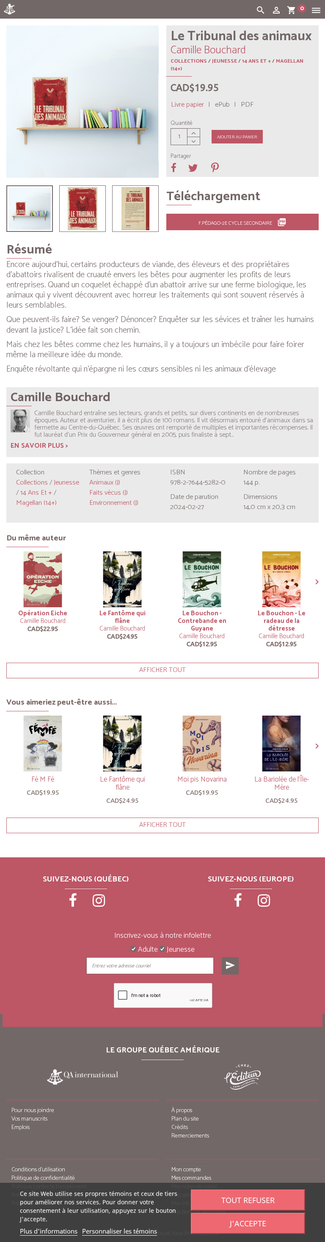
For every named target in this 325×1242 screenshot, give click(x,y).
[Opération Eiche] (43, 579)
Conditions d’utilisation (38, 1170)
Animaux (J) (104, 482)
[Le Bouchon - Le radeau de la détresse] (281, 579)
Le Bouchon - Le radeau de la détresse (282, 621)
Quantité (182, 123)
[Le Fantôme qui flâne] (122, 579)
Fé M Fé (42, 779)
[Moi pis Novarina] (202, 743)
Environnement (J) (113, 503)
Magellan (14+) (36, 503)
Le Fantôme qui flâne (122, 617)
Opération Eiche (42, 613)
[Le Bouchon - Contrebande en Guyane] (202, 579)
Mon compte (186, 1170)
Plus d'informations (48, 1231)
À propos (181, 1110)
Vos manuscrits (29, 1119)
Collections (189, 61)
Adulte (147, 950)
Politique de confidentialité (43, 1178)
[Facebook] (74, 903)
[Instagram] (99, 903)
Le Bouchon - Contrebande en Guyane (202, 621)
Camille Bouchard (43, 621)
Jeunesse (224, 61)
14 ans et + (256, 61)
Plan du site (185, 1119)
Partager (181, 156)
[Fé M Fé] (43, 743)
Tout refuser (248, 1200)
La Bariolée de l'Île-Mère (281, 783)
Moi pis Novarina (202, 779)
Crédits (179, 1127)
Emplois (20, 1127)
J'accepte (248, 1223)
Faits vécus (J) (108, 492)
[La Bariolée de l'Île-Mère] (281, 743)
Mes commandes (191, 1178)
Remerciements (190, 1136)
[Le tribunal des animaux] (29, 208)
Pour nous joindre (32, 1110)
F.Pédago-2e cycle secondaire (242, 223)
